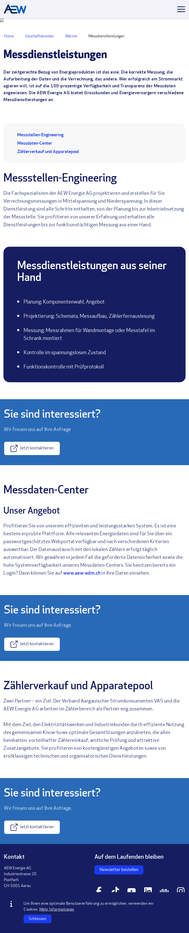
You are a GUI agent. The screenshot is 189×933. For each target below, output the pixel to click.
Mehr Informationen (56, 910)
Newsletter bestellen (119, 870)
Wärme (71, 36)
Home (9, 36)
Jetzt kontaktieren (37, 448)
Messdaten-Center (34, 143)
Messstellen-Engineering (40, 135)
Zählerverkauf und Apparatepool (48, 152)
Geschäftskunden (39, 36)
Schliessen (37, 919)
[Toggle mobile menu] (181, 9)
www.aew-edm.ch (82, 573)
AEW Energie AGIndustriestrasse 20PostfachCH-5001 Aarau (20, 877)
